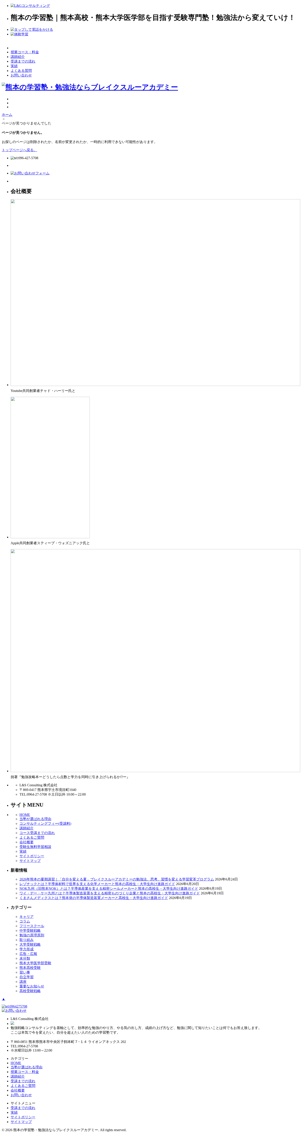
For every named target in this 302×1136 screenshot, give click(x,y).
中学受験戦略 (30, 930)
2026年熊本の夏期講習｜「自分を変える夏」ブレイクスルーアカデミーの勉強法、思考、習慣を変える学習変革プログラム (116, 879)
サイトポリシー (31, 856)
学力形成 (26, 949)
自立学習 (26, 977)
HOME (24, 815)
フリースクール (31, 926)
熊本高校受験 (30, 968)
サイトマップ (30, 861)
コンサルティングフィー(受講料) (45, 823)
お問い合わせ (21, 75)
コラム (24, 921)
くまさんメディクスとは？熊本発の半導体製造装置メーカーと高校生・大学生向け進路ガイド (93, 898)
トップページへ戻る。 (19, 150)
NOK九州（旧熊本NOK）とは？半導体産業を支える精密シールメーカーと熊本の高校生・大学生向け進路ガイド (108, 888)
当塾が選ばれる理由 (35, 819)
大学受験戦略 (30, 944)
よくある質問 (21, 71)
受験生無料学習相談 (35, 847)
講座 (23, 981)
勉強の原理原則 (31, 935)
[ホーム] (30, 6)
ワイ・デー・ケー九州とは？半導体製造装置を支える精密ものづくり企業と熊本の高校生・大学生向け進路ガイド (109, 893)
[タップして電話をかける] (32, 29)
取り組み (26, 940)
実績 (14, 66)
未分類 (24, 958)
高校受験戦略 (30, 991)
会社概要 (26, 842)
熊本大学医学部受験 (35, 963)
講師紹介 (18, 57)
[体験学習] (19, 34)
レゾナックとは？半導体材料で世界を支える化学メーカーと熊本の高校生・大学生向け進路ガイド (97, 884)
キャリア (26, 916)
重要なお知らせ (31, 986)
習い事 (24, 972)
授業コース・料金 (25, 52)
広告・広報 (28, 954)
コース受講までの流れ (37, 833)
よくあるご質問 (31, 837)
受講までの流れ (23, 61)
